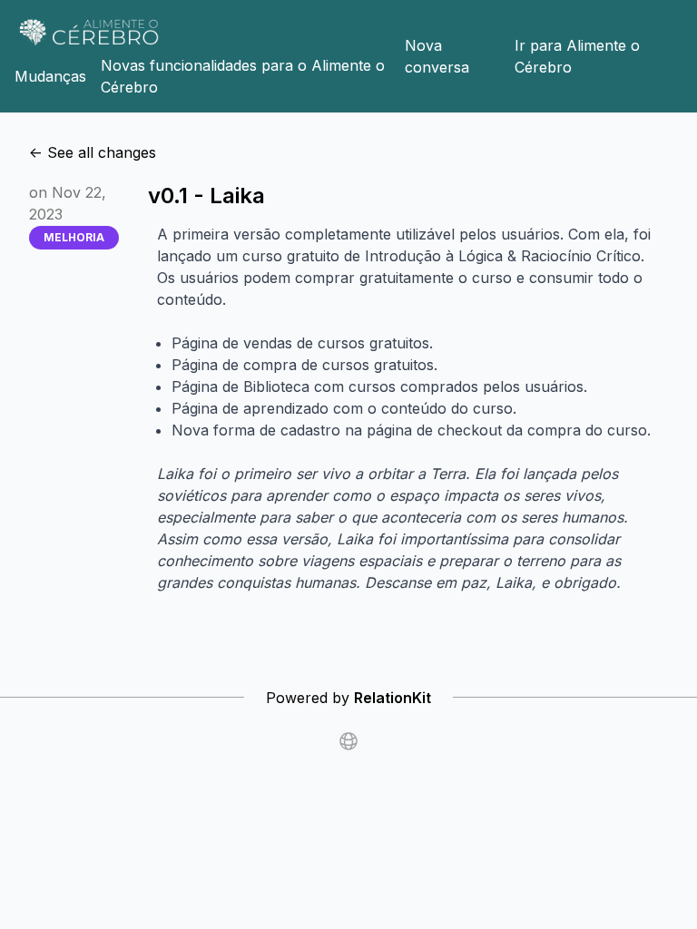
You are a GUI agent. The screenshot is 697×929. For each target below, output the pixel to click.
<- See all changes (92, 152)
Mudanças (50, 76)
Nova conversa (437, 56)
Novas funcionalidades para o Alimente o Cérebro (243, 76)
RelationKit (392, 698)
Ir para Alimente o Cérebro (577, 56)
